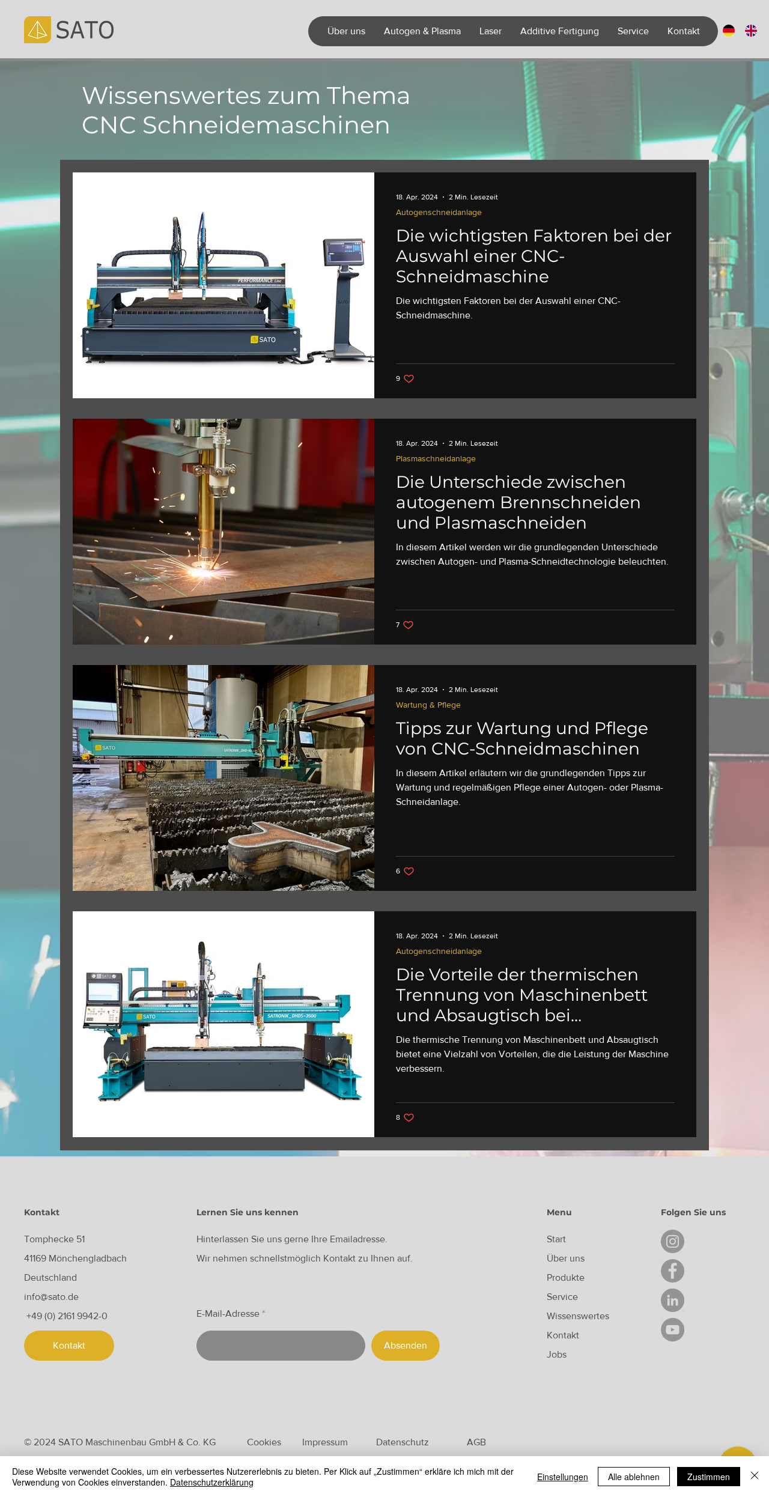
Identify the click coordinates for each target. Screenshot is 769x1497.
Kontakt (563, 1335)
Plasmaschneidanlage (436, 458)
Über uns (566, 1258)
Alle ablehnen (634, 1477)
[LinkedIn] (672, 1300)
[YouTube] (672, 1329)
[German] (729, 31)
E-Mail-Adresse (228, 1314)
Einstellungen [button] (562, 1477)
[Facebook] (672, 1271)
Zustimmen (708, 1477)
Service (562, 1297)
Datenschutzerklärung (212, 1482)
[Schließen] (754, 1476)
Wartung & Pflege (428, 704)
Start (556, 1239)
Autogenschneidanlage (439, 212)
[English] (751, 31)
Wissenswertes (578, 1316)
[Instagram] (672, 1241)
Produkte (566, 1277)
